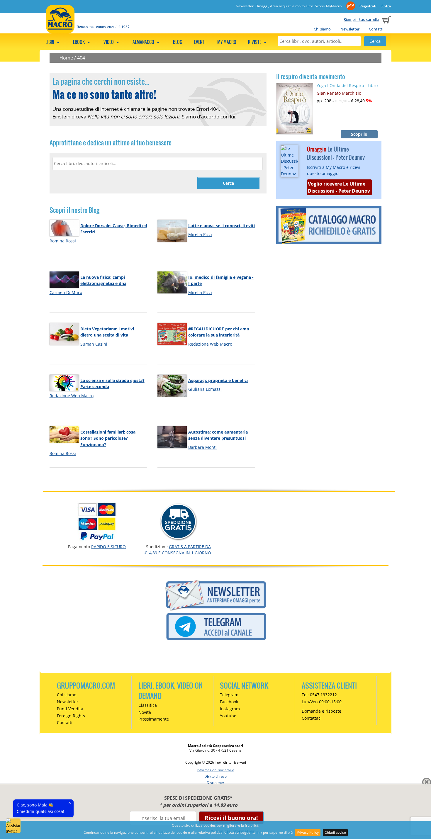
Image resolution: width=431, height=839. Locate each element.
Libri (50, 42)
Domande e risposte (321, 711)
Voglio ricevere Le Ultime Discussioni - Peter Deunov (339, 187)
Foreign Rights (71, 716)
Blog (177, 42)
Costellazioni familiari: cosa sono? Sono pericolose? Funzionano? (107, 438)
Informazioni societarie (215, 769)
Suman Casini (93, 344)
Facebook (229, 701)
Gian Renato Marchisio (339, 93)
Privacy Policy (308, 832)
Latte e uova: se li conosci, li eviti (221, 225)
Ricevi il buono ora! (231, 818)
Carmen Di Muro (66, 292)
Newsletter (349, 29)
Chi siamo (322, 29)
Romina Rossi (63, 241)
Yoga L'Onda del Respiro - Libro (347, 85)
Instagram (230, 708)
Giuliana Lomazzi (205, 389)
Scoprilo (359, 134)
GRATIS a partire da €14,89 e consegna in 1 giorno (178, 549)
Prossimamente (153, 719)
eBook (79, 42)
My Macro (226, 42)
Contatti (376, 29)
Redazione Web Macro (210, 344)
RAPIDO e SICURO (108, 546)
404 (81, 58)
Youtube (228, 716)
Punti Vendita (70, 708)
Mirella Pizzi (200, 234)
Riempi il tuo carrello (361, 19)
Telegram (229, 694)
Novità (144, 712)
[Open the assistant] (13, 825)
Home (66, 58)
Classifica (147, 705)
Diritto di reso (215, 776)
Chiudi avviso (335, 832)
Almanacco (144, 42)
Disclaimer (215, 782)
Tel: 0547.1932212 (319, 694)
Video (109, 42)
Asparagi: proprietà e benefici (218, 380)
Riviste (255, 42)
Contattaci (312, 718)
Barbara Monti (202, 447)
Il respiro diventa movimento (310, 76)
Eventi (200, 42)
